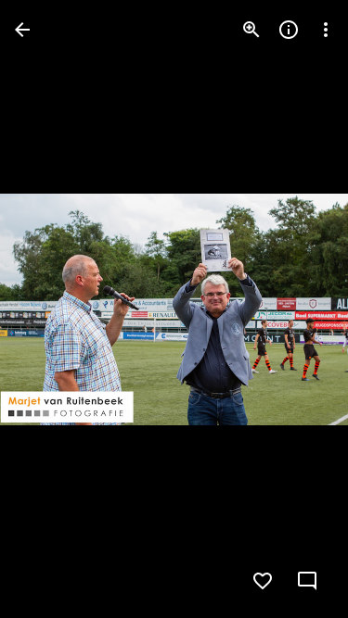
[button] (52, 309)
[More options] (325, 29)
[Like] (262, 581)
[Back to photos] (22, 29)
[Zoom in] (251, 29)
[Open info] (288, 29)
